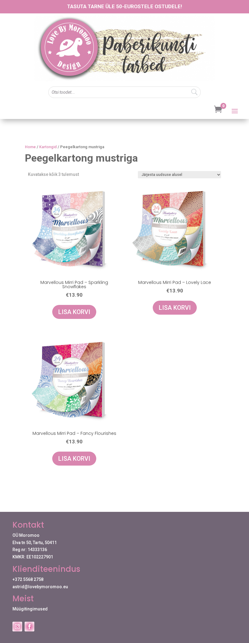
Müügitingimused (30, 608)
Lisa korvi (74, 312)
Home (30, 147)
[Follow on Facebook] (29, 626)
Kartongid (48, 147)
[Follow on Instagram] (17, 626)
